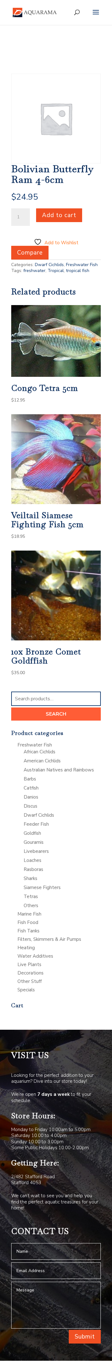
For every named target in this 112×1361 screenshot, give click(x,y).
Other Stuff (29, 981)
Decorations (30, 973)
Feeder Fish (36, 824)
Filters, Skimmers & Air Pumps (49, 939)
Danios (31, 797)
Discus (30, 806)
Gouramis (34, 842)
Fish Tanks (28, 931)
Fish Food (27, 922)
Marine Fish (29, 914)
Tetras (31, 896)
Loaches (32, 860)
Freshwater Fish (82, 265)
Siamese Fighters (42, 887)
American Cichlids (42, 761)
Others (31, 905)
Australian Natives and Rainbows (59, 770)
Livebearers (36, 851)
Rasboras (33, 869)
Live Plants (29, 964)
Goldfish (32, 833)
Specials (26, 990)
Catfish (31, 788)
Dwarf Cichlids (49, 265)
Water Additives (35, 956)
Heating (26, 948)
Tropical (56, 271)
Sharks (30, 878)
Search (56, 714)
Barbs (30, 779)
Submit (85, 1337)
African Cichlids (39, 752)
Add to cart (59, 215)
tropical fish (77, 271)
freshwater (34, 271)
